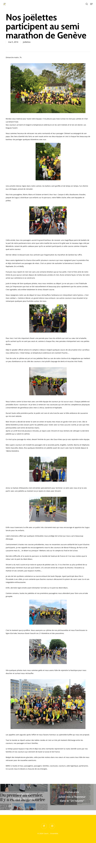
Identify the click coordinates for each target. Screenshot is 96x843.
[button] (91, 4)
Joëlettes (27, 42)
